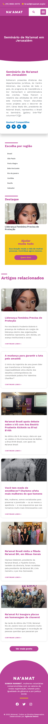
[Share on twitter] (14, 127)
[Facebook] (17, 704)
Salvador (11, 188)
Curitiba (10, 178)
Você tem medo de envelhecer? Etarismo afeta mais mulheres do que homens (23, 490)
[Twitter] (24, 704)
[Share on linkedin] (19, 127)
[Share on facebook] (8, 127)
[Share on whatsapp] (24, 127)
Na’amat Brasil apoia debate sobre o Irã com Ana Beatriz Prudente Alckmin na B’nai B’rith (22, 426)
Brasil (9, 154)
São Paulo (11, 158)
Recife (10, 183)
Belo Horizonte (13, 168)
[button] (43, 12)
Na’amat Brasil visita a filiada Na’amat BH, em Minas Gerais (23, 553)
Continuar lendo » (13, 344)
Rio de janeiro (13, 173)
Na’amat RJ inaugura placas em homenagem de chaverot (22, 616)
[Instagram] (31, 704)
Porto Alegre (12, 163)
